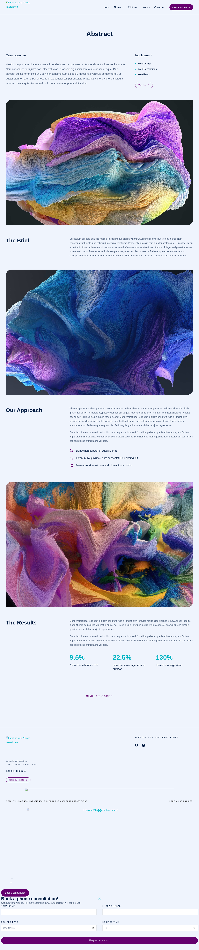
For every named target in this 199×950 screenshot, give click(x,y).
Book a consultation (15, 893)
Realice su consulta (181, 7)
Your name (8, 906)
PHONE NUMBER (111, 906)
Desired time (110, 922)
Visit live (142, 85)
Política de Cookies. (181, 801)
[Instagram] (143, 745)
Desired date (9, 922)
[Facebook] (136, 745)
